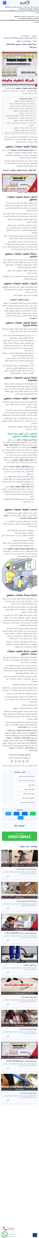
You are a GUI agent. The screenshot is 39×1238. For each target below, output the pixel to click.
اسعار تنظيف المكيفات (26, 113)
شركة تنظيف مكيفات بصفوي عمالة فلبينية (20, 115)
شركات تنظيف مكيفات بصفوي (24, 111)
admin (35, 41)
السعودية (33, 318)
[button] (33, 98)
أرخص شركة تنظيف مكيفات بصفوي (22, 106)
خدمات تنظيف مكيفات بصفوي (24, 128)
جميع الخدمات (27, 41)
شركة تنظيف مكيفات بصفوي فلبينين (21, 108)
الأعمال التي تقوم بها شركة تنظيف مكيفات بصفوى (20, 124)
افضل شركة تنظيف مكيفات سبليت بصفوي (19, 133)
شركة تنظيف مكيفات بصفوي (24, 101)
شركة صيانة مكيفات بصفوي (23, 130)
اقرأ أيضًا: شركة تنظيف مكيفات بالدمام (21, 103)
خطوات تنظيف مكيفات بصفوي (24, 120)
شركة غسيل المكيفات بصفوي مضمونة (21, 118)
